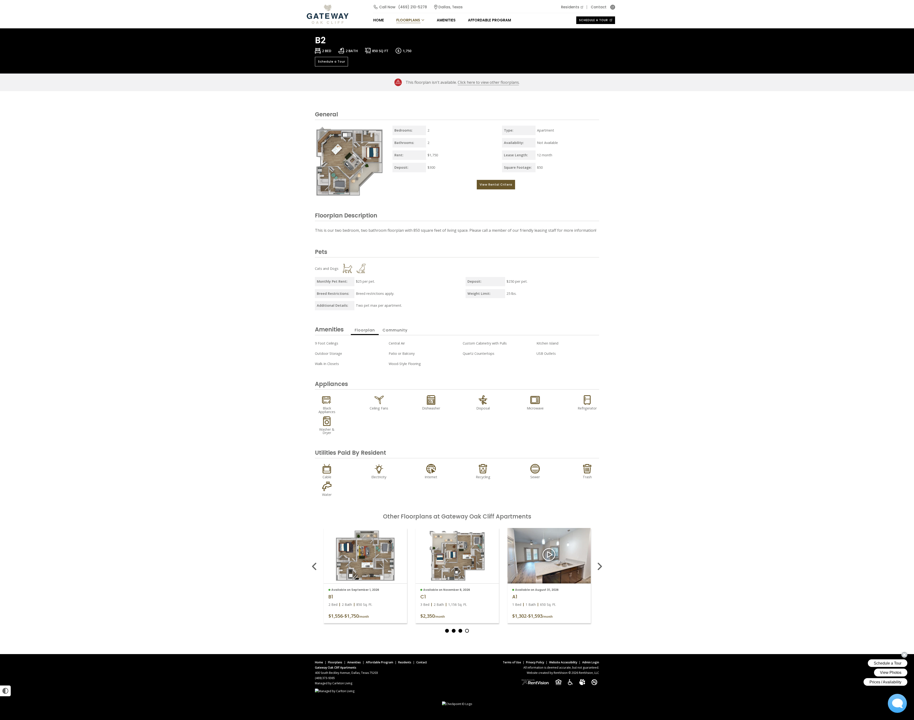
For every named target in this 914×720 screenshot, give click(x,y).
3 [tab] (460, 631)
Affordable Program (489, 20)
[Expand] (379, 193)
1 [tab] (447, 631)
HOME (378, 20)
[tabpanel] (365, 575)
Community (394, 330)
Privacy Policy (535, 662)
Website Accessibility (563, 662)
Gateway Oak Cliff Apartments (335, 668)
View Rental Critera (496, 184)
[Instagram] (612, 7)
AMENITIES (446, 20)
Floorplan (365, 330)
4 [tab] (467, 631)
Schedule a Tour (594, 20)
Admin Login (590, 662)
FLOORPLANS (408, 20)
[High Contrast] (5, 690)
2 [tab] (454, 631)
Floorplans (335, 662)
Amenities (354, 662)
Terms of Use (512, 662)
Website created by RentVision (547, 673)
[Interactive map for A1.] (549, 555)
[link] (365, 555)
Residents (570, 7)
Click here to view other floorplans (488, 82)
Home (319, 662)
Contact (598, 7)
